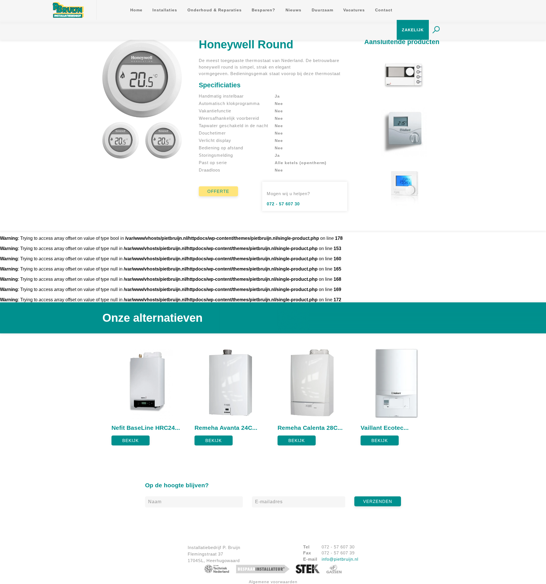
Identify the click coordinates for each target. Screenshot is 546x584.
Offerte (218, 191)
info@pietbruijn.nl (340, 559)
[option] (148, 394)
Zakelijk (413, 30)
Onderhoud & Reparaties (214, 10)
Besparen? (263, 10)
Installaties (164, 10)
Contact (383, 10)
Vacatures (354, 10)
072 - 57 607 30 (283, 203)
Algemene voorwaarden (273, 581)
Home (136, 10)
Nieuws (293, 10)
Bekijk (130, 440)
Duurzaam (322, 10)
